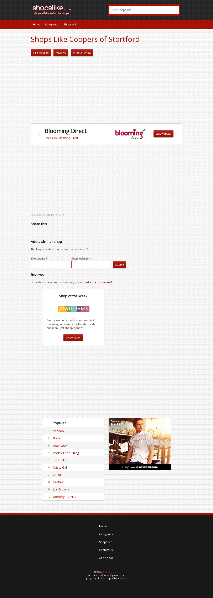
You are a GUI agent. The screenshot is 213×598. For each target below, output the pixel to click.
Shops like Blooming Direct (61, 138)
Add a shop (106, 558)
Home (37, 24)
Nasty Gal (60, 467)
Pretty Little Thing (66, 453)
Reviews (61, 52)
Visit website (41, 52)
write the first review (98, 282)
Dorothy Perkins (64, 496)
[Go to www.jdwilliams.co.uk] (73, 308)
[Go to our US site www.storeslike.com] (178, 24)
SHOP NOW (73, 337)
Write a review (82, 52)
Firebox (58, 482)
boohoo (58, 431)
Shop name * (39, 258)
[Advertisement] (106, 90)
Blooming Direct (66, 131)
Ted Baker (60, 460)
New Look (60, 445)
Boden (57, 438)
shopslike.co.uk (110, 571)
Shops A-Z (69, 24)
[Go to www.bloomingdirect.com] (130, 133)
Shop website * (81, 258)
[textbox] (144, 10)
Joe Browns (61, 489)
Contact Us (106, 550)
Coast (57, 475)
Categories (52, 24)
